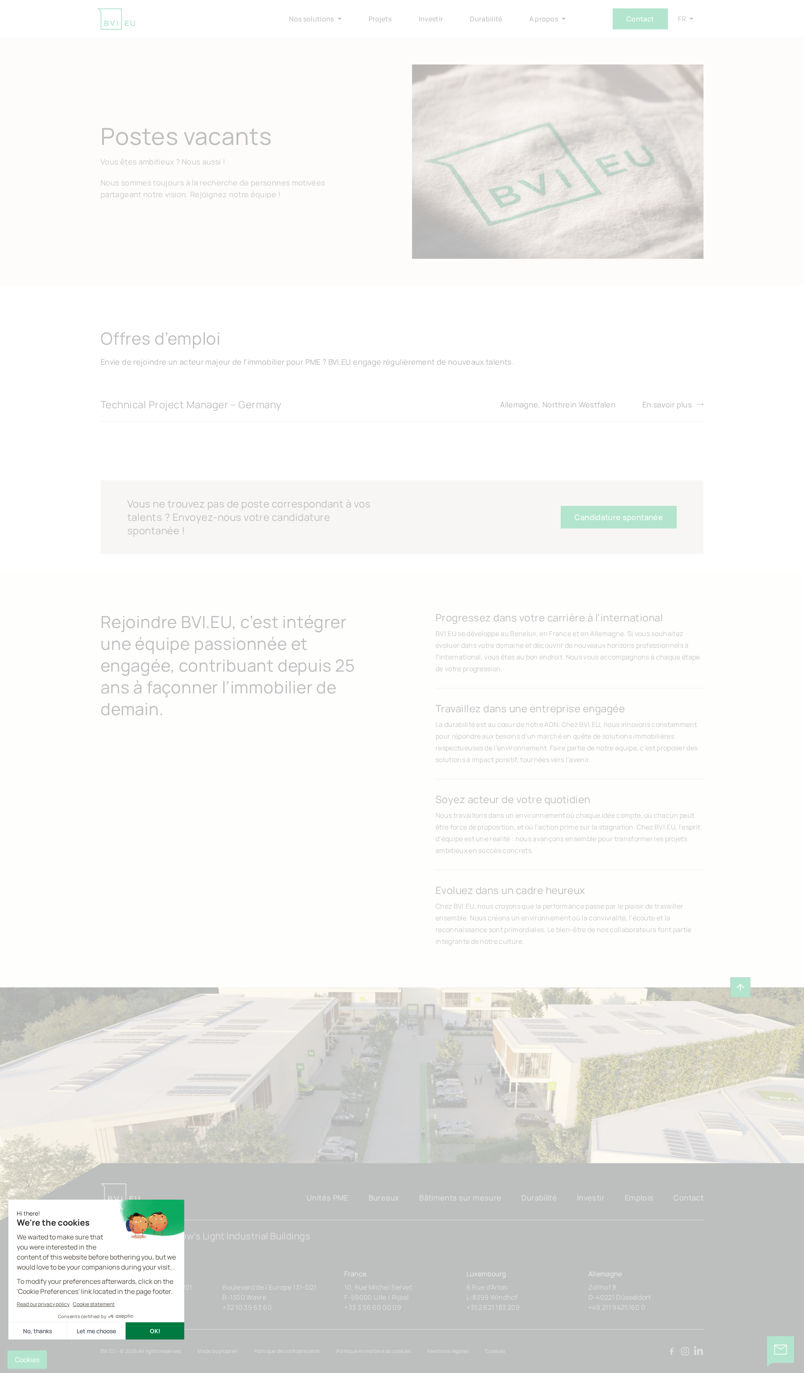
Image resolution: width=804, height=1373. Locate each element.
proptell (228, 1351)
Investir (591, 1198)
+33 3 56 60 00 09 (372, 1307)
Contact (640, 18)
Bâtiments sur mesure (460, 1198)
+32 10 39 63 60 (247, 1307)
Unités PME (327, 1198)
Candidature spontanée (619, 517)
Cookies (495, 1351)
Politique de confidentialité (287, 1351)
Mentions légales (448, 1351)
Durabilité (539, 1198)
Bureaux (383, 1198)
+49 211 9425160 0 (616, 1307)
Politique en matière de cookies (373, 1351)
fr (682, 18)
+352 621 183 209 (493, 1307)
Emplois (639, 1198)
